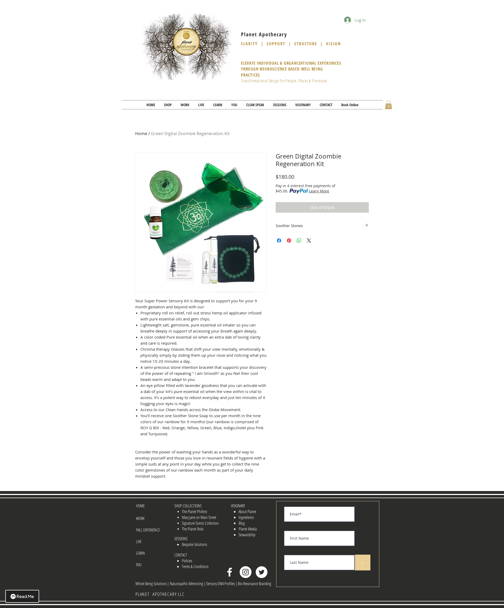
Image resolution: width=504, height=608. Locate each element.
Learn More (319, 190)
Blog (242, 523)
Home (141, 133)
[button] (168, 104)
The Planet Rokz (192, 529)
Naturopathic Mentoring (187, 583)
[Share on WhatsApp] (299, 240)
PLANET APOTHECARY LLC (160, 594)
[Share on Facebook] (279, 240)
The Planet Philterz (194, 511)
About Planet (247, 511)
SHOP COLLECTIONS (188, 506)
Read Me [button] (25, 596)
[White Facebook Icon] (229, 572)
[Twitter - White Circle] (261, 572)
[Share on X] (309, 240)
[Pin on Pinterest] (289, 240)
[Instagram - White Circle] (245, 572)
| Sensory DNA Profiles (219, 583)
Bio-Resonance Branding (254, 583)
